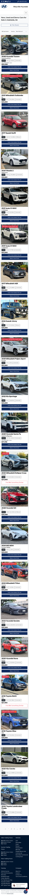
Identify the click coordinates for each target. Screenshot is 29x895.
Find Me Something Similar (14, 482)
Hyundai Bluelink (5, 883)
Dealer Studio (10, 893)
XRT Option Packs (5, 885)
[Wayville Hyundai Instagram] (4, 1)
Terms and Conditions (21, 876)
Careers (18, 873)
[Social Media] (8, 1)
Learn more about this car (14, 67)
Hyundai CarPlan (5, 881)
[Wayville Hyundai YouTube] (6, 1)
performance (19, 847)
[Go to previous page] (5, 829)
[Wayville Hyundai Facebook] (2, 1)
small (17, 844)
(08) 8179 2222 (23, 1)
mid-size (18, 849)
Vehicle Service (5, 871)
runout (17, 846)
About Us (18, 871)
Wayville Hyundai (20, 7)
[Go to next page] (24, 829)
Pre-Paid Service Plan (6, 880)
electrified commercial (22, 855)
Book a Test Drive (14, 70)
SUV (17, 840)
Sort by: (13, 31)
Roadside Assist (5, 876)
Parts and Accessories (7, 873)
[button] (26, 12)
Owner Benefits (5, 878)
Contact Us (18, 874)
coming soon (19, 856)
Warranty (3, 874)
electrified (18, 842)
